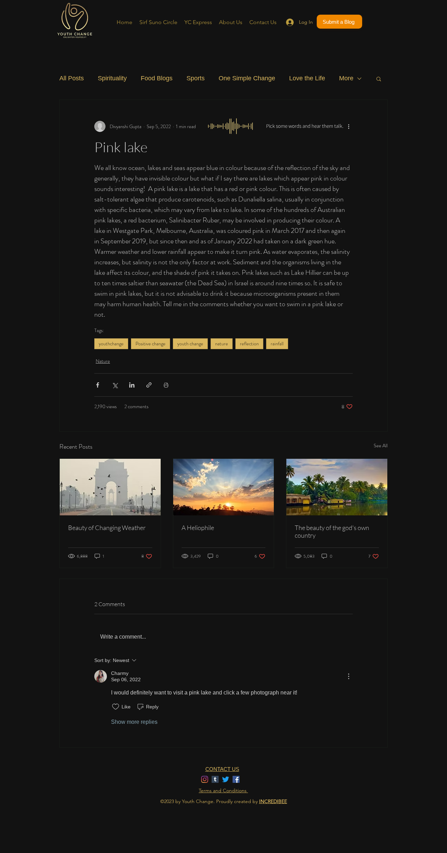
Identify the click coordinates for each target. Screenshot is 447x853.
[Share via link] (149, 385)
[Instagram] (204, 779)
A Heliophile (198, 527)
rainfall (277, 343)
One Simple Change (247, 78)
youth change (190, 343)
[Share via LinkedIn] (132, 385)
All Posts (71, 78)
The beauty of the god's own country (332, 531)
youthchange (111, 343)
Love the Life (307, 78)
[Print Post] (166, 385)
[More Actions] (348, 676)
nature (221, 343)
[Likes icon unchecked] (115, 707)
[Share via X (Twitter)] (114, 385)
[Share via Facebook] (97, 385)
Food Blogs (157, 78)
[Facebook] (236, 779)
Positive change (150, 343)
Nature (103, 361)
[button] (378, 78)
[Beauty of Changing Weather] (110, 487)
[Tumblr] (215, 779)
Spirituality (112, 78)
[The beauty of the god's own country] (336, 487)
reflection (249, 343)
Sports (195, 78)
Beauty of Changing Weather (107, 527)
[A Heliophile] (223, 487)
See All (381, 445)
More (346, 78)
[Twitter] (225, 779)
